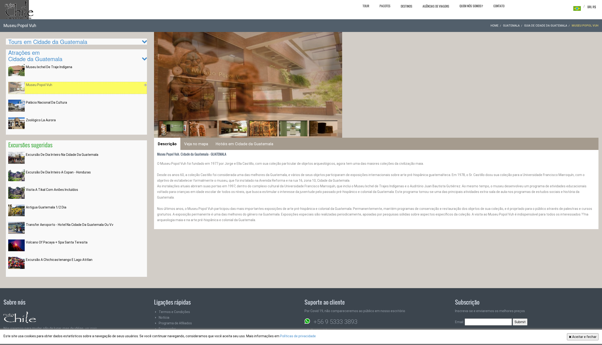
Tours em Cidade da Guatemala (47, 41)
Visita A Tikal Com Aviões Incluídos (52, 190)
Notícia (164, 317)
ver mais (91, 328)
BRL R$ (591, 6)
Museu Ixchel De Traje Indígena (49, 67)
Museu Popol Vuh (39, 85)
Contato (498, 6)
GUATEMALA (511, 25)
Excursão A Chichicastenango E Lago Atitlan (59, 260)
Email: (460, 322)
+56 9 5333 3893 (335, 321)
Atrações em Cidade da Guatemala (35, 55)
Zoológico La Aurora (41, 120)
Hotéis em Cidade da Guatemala (244, 143)
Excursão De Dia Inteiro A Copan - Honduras (58, 172)
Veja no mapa (196, 143)
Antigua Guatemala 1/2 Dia (46, 207)
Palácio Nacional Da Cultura (46, 102)
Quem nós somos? (471, 6)
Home (495, 25)
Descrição (167, 143)
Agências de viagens (436, 6)
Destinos (406, 6)
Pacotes (385, 6)
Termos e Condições (174, 312)
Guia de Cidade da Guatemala (545, 25)
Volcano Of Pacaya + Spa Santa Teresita (56, 242)
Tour (366, 6)
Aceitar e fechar (584, 337)
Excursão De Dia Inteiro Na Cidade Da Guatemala (62, 155)
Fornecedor (167, 329)
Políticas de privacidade (298, 336)
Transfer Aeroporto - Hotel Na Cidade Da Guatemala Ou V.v (69, 225)
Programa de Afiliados (175, 323)
